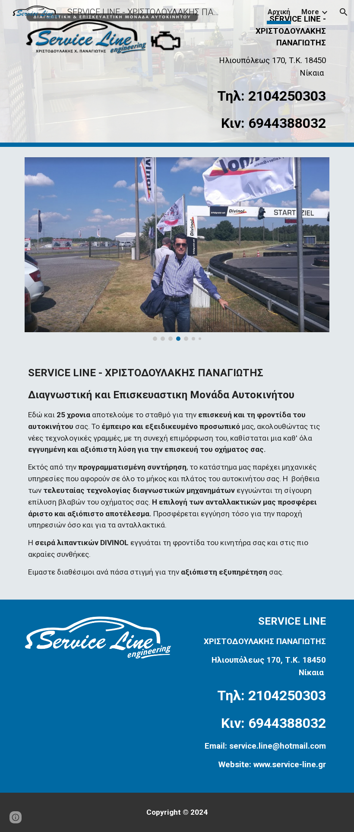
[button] (343, 12)
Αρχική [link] (279, 12)
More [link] (310, 12)
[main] (268, 73)
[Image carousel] (177, 249)
